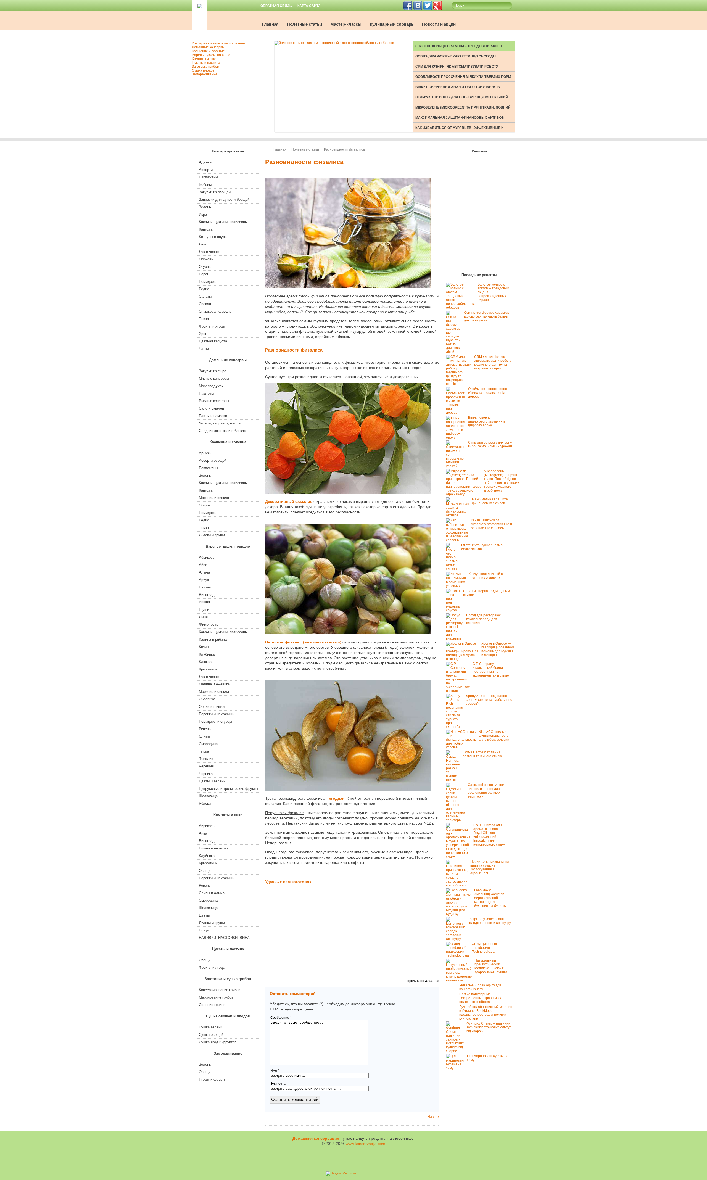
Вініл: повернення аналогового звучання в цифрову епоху (486, 421)
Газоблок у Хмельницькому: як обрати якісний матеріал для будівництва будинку (490, 898)
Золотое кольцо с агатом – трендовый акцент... (460, 46)
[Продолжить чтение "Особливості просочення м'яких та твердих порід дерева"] (457, 413)
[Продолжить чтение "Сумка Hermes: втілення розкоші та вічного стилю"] (454, 780)
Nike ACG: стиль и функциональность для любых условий (494, 735)
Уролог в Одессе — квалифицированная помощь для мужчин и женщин (497, 649)
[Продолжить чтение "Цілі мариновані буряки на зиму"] (456, 1068)
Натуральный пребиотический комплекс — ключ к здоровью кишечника (490, 966)
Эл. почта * (279, 1084)
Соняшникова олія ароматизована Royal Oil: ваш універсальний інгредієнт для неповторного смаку (489, 834)
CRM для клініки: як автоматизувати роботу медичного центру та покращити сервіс (492, 362)
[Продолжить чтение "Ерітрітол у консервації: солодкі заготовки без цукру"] (457, 939)
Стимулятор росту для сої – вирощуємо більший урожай (490, 444)
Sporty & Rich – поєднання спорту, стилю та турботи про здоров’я (489, 700)
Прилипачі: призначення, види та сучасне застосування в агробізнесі (490, 867)
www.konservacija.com (365, 1143)
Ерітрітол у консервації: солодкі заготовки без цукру (489, 921)
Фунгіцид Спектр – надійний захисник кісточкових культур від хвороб (488, 1027)
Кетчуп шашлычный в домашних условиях (486, 576)
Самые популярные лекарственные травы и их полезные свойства (480, 998)
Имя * (274, 1071)
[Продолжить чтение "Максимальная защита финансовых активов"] (459, 515)
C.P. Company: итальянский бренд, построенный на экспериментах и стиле (491, 669)
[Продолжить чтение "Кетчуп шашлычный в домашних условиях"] (457, 586)
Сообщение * (280, 1018)
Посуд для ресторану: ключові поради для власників (483, 619)
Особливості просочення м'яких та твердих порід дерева (487, 392)
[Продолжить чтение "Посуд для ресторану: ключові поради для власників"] (456, 638)
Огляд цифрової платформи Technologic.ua (484, 948)
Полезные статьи (304, 24)
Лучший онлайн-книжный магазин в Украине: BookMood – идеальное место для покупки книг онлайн (485, 1012)
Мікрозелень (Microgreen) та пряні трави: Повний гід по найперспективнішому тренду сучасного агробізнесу (501, 480)
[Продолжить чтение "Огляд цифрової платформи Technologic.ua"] (459, 955)
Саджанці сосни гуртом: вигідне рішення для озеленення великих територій (486, 790)
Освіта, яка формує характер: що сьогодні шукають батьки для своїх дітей (487, 316)
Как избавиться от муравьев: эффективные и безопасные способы (491, 524)
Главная (270, 24)
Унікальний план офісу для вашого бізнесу (480, 987)
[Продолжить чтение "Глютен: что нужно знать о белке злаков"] (453, 569)
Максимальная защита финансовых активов (459, 118)
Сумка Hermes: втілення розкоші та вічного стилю (482, 754)
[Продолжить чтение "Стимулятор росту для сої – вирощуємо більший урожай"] (457, 466)
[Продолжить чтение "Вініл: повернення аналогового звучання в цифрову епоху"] (457, 437)
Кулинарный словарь (392, 24)
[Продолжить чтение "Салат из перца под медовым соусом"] (454, 610)
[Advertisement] (352, 939)
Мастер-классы (346, 24)
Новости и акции (439, 24)
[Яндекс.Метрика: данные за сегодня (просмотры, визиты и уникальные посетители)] (341, 1173)
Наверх (433, 1117)
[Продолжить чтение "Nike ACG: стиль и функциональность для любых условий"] (462, 747)
